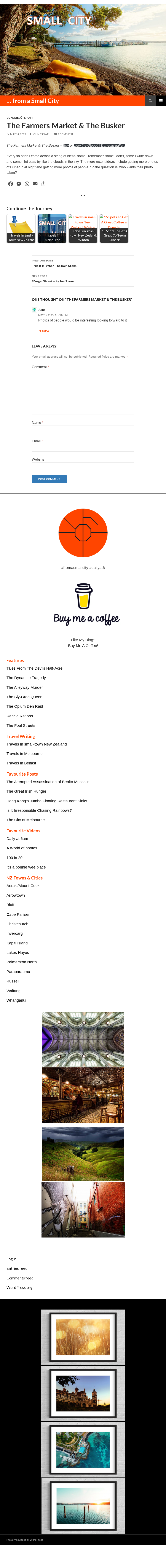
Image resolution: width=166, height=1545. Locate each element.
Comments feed (20, 1278)
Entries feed (16, 1268)
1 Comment (65, 134)
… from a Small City (32, 100)
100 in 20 (14, 858)
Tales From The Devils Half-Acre (34, 668)
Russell (12, 981)
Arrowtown (15, 895)
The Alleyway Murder (24, 687)
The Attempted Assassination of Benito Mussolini (48, 782)
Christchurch (17, 924)
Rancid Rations (19, 716)
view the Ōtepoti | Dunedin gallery (99, 145)
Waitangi (13, 991)
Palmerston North (21, 962)
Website (38, 459)
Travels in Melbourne (24, 754)
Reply (45, 330)
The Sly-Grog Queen (24, 697)
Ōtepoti (26, 117)
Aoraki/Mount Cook (23, 886)
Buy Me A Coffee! (83, 646)
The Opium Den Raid (24, 706)
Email (37, 441)
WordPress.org (19, 1287)
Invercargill (15, 933)
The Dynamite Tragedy (26, 678)
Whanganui (16, 1000)
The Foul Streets (20, 725)
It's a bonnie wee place (26, 867)
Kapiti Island (17, 943)
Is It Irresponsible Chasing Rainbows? (39, 810)
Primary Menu (161, 100)
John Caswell (41, 134)
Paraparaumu (18, 972)
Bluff (10, 905)
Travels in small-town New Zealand (36, 744)
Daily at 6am (17, 838)
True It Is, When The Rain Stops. (54, 263)
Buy (66, 145)
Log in (11, 1259)
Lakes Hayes (17, 952)
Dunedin (12, 117)
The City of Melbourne (25, 820)
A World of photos (21, 848)
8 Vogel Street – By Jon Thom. (53, 278)
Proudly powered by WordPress (24, 1539)
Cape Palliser (18, 914)
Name (37, 422)
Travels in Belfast (21, 763)
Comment (40, 367)
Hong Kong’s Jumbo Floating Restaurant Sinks (46, 801)
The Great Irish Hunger (26, 791)
